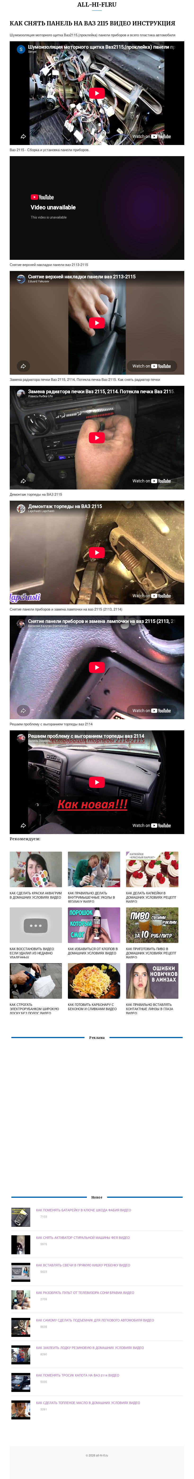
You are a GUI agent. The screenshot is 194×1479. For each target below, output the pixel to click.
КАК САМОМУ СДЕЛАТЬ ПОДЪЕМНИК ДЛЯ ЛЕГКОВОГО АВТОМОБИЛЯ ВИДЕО (95, 1320)
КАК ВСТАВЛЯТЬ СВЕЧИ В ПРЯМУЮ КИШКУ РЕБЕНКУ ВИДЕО (83, 1265)
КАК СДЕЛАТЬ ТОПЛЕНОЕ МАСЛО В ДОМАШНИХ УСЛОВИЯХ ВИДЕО (88, 1402)
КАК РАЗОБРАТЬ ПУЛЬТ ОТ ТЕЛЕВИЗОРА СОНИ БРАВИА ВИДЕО (85, 1292)
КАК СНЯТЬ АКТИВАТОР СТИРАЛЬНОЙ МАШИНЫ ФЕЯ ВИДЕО (83, 1237)
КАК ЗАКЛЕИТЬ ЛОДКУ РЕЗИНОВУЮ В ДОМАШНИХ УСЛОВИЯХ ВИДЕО (90, 1347)
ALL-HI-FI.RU (97, 4)
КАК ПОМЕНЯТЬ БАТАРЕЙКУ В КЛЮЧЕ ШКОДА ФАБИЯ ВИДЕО (83, 1210)
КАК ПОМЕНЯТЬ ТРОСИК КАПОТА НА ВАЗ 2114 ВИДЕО (77, 1375)
